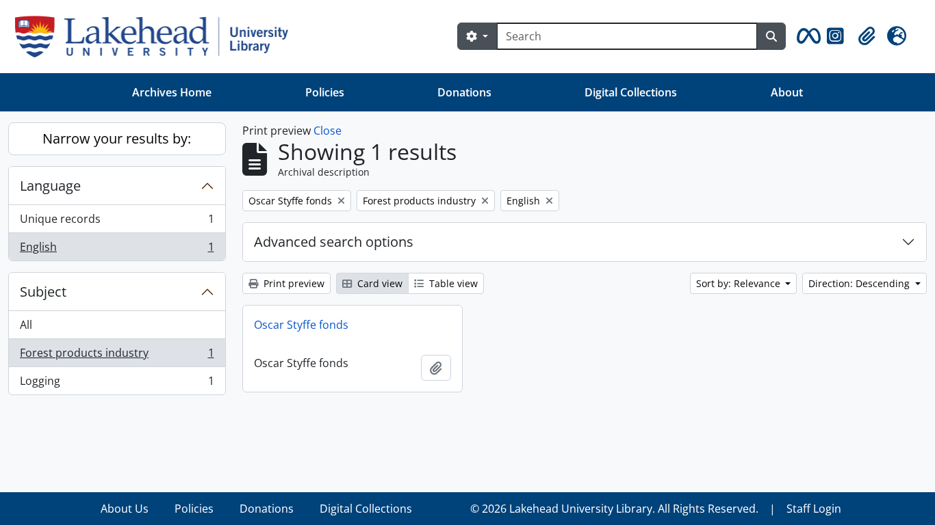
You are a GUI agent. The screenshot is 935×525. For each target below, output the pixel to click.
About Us (125, 508)
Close (327, 130)
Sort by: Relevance (739, 283)
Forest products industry (116, 356)
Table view (452, 283)
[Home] (157, 36)
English (116, 249)
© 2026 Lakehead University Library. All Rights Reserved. (614, 508)
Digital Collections (631, 92)
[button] (806, 36)
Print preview (292, 283)
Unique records (116, 222)
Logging (116, 383)
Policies (324, 92)
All (26, 324)
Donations (464, 92)
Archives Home (172, 92)
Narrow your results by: (116, 138)
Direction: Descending (860, 283)
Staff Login (813, 508)
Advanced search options (333, 241)
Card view (378, 283)
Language (50, 185)
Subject (43, 291)
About (787, 92)
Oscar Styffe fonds (301, 324)
